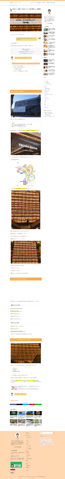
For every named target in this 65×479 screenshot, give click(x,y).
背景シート (42, 445)
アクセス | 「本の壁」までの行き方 (19, 67)
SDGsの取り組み (44, 476)
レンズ (45, 85)
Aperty (45, 95)
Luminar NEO (28, 455)
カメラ (45, 79)
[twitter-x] (48, 0)
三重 (52, 441)
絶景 (17, 400)
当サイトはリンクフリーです (34, 476)
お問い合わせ (46, 107)
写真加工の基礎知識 (47, 88)
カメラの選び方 (46, 81)
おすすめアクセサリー (47, 98)
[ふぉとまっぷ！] (16, 2)
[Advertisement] (26, 81)
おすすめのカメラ (29, 445)
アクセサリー (46, 97)
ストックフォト (47, 441)
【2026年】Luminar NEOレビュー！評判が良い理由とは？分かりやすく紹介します (29, 387)
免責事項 (20, 476)
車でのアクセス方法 (18, 69)
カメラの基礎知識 (47, 82)
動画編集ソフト (29, 465)
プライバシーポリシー (24, 476)
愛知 (15, 400)
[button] (13, 404)
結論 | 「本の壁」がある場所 (48, 112)
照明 (45, 101)
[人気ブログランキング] (12, 472)
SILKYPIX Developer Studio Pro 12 (49, 94)
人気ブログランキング (13, 473)
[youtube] (52, 0)
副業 (44, 104)
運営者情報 (40, 476)
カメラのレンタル (49, 440)
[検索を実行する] (53, 433)
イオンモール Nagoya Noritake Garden (20, 126)
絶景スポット (12, 400)
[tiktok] (50, 0)
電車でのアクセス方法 (18, 68)
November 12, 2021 (30, 53)
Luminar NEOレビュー (47, 91)
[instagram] (49, 0)
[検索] (54, 0)
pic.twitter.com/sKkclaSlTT (30, 51)
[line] (51, 0)
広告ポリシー (29, 476)
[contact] (53, 0)
